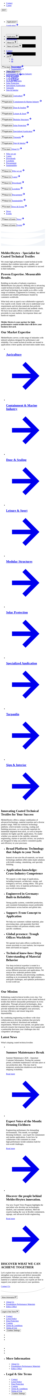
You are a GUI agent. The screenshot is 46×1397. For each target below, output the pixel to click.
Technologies (11, 39)
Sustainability (16, 69)
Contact (9, 3)
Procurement (11, 163)
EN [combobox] (3, 10)
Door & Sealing (12, 76)
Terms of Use (11, 1328)
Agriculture (10, 71)
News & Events (13, 46)
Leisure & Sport (12, 78)
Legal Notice (11, 1318)
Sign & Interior (12, 90)
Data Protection (12, 1321)
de (12, 61)
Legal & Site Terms (9, 1312)
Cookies (9, 1323)
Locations (10, 161)
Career (9, 5)
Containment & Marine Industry (19, 74)
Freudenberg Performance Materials (20, 1304)
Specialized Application (15, 85)
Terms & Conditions (14, 1325)
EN (8, 56)
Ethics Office (11, 1307)
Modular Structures (14, 81)
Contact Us (5, 1286)
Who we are (11, 154)
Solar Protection (12, 83)
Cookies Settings (13, 1330)
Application (11, 22)
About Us (10, 43)
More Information (8, 1297)
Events (9, 213)
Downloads (10, 158)
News (8, 211)
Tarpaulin (10, 88)
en (12, 59)
